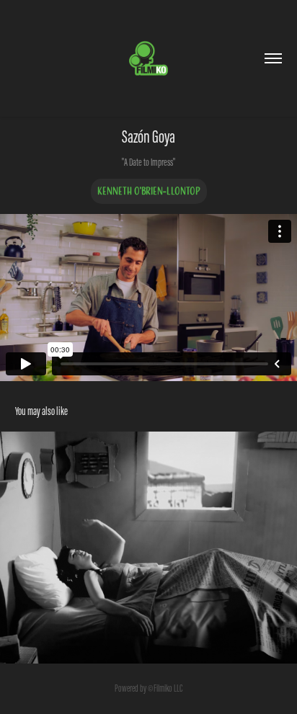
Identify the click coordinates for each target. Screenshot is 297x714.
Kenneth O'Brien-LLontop (148, 190)
